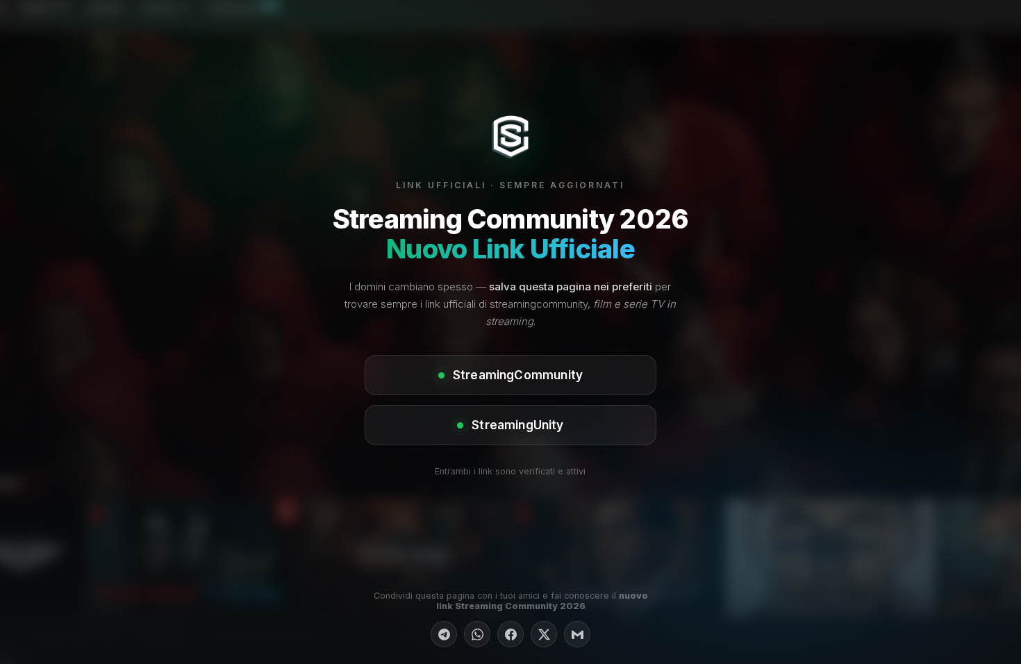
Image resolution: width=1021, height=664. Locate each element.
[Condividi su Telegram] (444, 634)
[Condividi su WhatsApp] (477, 634)
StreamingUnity (517, 425)
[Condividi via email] (577, 634)
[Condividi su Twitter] (544, 634)
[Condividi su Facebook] (510, 634)
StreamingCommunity (518, 375)
